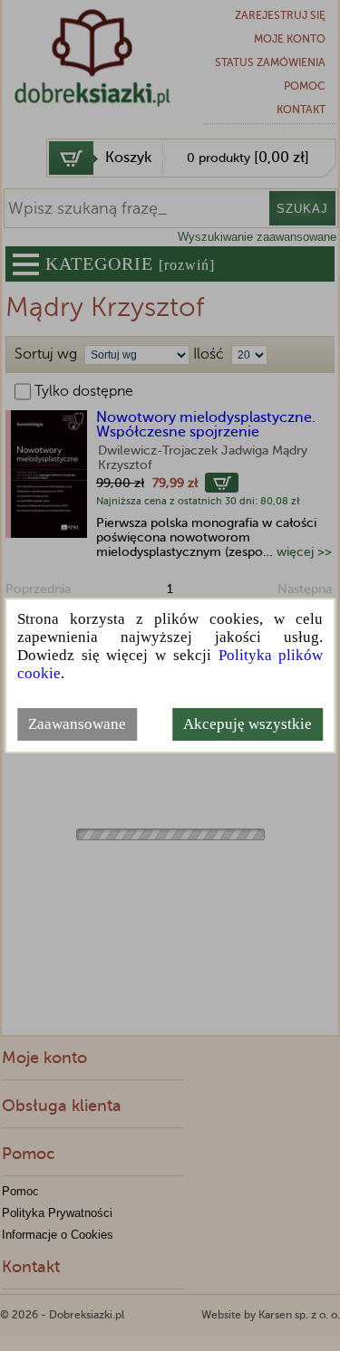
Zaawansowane (77, 724)
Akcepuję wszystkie (247, 724)
